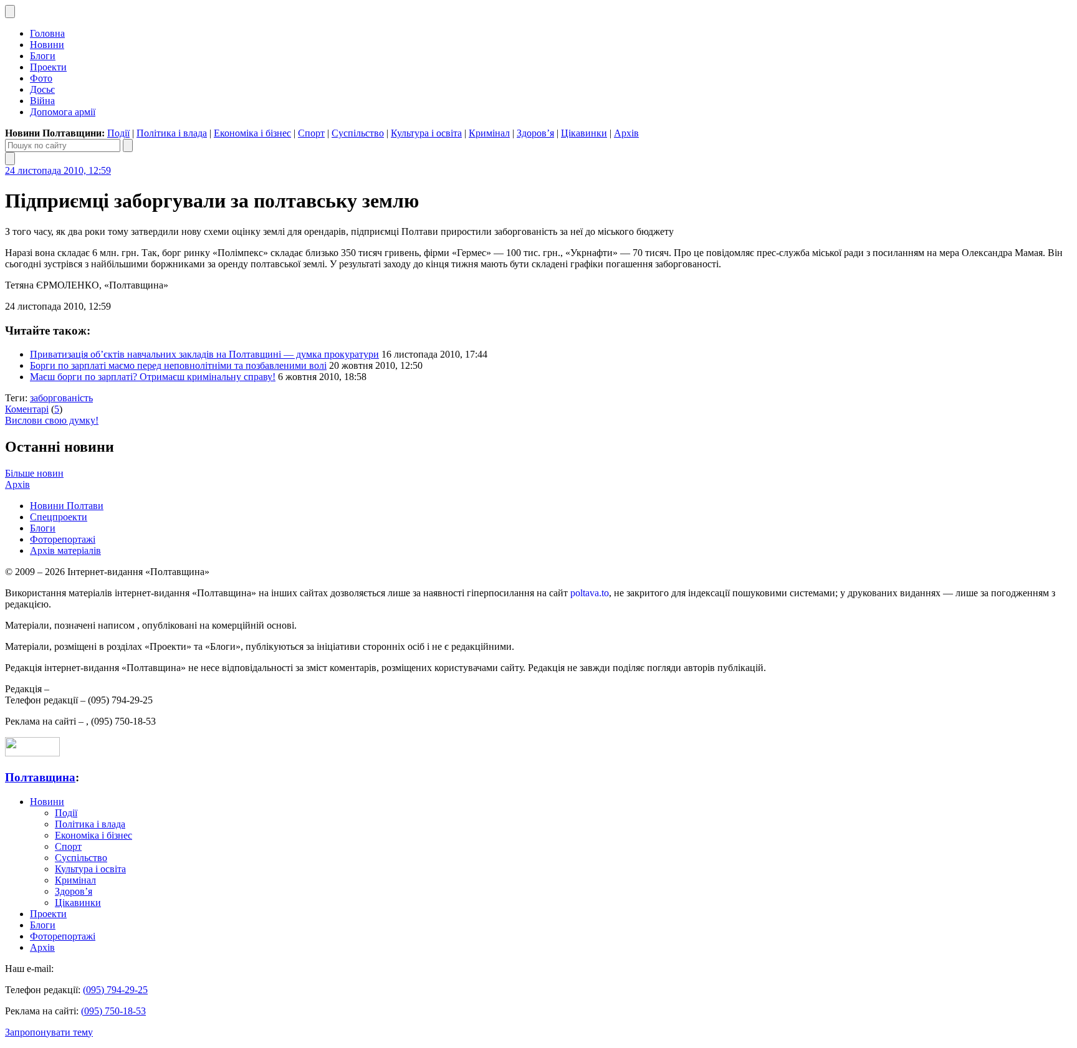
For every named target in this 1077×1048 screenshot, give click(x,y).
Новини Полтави (66, 505)
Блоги (42, 55)
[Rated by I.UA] (32, 753)
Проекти (48, 67)
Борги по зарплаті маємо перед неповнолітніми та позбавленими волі (178, 365)
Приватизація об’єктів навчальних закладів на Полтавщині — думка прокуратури (204, 354)
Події (118, 133)
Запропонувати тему (49, 1032)
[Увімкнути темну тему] (10, 11)
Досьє (42, 89)
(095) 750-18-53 (113, 1011)
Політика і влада (171, 133)
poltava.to (589, 593)
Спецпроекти (58, 517)
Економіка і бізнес (252, 133)
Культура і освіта (426, 133)
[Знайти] (128, 145)
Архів (626, 133)
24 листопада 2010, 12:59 (58, 170)
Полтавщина (40, 777)
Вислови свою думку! (51, 420)
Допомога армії (62, 112)
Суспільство (358, 133)
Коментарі (27, 409)
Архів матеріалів (65, 550)
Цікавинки (584, 133)
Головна (47, 33)
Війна (42, 100)
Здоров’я (535, 133)
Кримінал (489, 133)
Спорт (311, 133)
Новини (47, 44)
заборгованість (61, 398)
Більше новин (34, 473)
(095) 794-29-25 (115, 989)
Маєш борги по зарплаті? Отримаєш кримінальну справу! (152, 376)
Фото (41, 78)
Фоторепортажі (62, 539)
